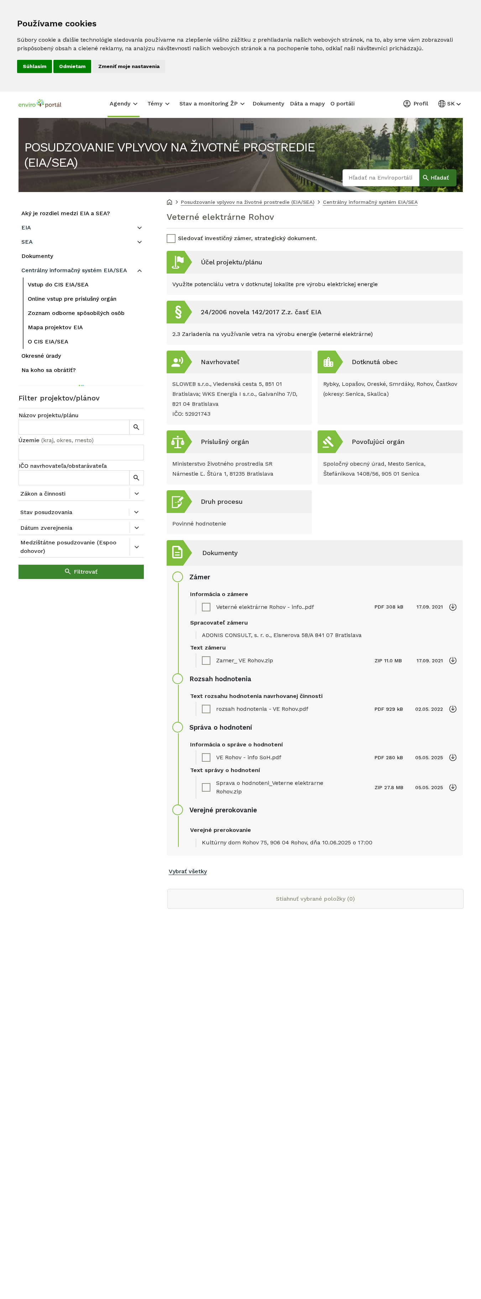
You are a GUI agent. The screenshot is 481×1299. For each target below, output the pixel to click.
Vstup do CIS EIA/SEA (58, 284)
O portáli (342, 103)
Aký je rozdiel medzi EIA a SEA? (65, 213)
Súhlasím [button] (34, 66)
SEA (27, 241)
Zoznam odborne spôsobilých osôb (76, 313)
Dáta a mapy (307, 103)
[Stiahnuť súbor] (453, 607)
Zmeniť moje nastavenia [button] (129, 66)
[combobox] (81, 452)
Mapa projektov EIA (55, 327)
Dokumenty (268, 103)
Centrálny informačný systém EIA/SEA (74, 270)
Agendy (120, 103)
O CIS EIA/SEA (48, 341)
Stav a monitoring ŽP (208, 103)
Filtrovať (86, 571)
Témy (154, 103)
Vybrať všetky (188, 871)
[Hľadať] (136, 427)
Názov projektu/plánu (48, 415)
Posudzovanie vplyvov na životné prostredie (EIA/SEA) (169, 155)
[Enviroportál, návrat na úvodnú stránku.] (40, 104)
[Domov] (169, 202)
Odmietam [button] (72, 66)
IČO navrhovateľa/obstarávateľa (63, 465)
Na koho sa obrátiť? (48, 370)
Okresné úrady (41, 355)
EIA (26, 227)
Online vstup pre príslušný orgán (72, 298)
